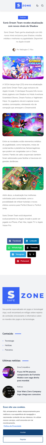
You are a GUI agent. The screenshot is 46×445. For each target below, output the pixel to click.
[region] (23, 424)
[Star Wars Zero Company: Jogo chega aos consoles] (8, 392)
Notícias (23, 17)
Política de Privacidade (12, 426)
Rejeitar (23, 439)
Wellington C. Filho (26, 50)
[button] (15, 241)
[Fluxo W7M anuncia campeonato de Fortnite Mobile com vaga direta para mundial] (8, 372)
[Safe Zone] (23, 5)
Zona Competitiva (23, 367)
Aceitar (23, 432)
